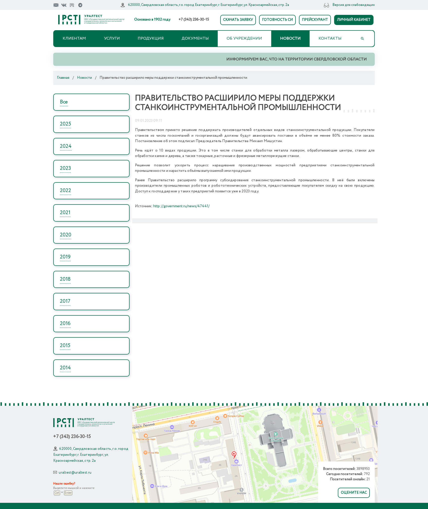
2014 (65, 368)
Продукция (151, 38)
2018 (65, 279)
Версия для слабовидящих (353, 4)
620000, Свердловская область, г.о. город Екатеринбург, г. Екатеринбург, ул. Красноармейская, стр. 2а (208, 4)
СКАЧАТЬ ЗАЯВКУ (238, 19)
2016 (65, 324)
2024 (66, 146)
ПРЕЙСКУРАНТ (315, 19)
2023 (65, 168)
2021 (65, 213)
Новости (290, 38)
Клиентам (74, 38)
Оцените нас (354, 492)
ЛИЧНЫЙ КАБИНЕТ (354, 19)
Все (64, 102)
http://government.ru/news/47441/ (181, 206)
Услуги (112, 38)
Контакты (330, 38)
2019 (65, 257)
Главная (63, 77)
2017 (65, 301)
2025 (65, 124)
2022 (65, 191)
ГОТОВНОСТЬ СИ (277, 19)
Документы (195, 38)
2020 (65, 235)
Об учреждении (244, 38)
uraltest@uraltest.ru (75, 472)
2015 (65, 346)
